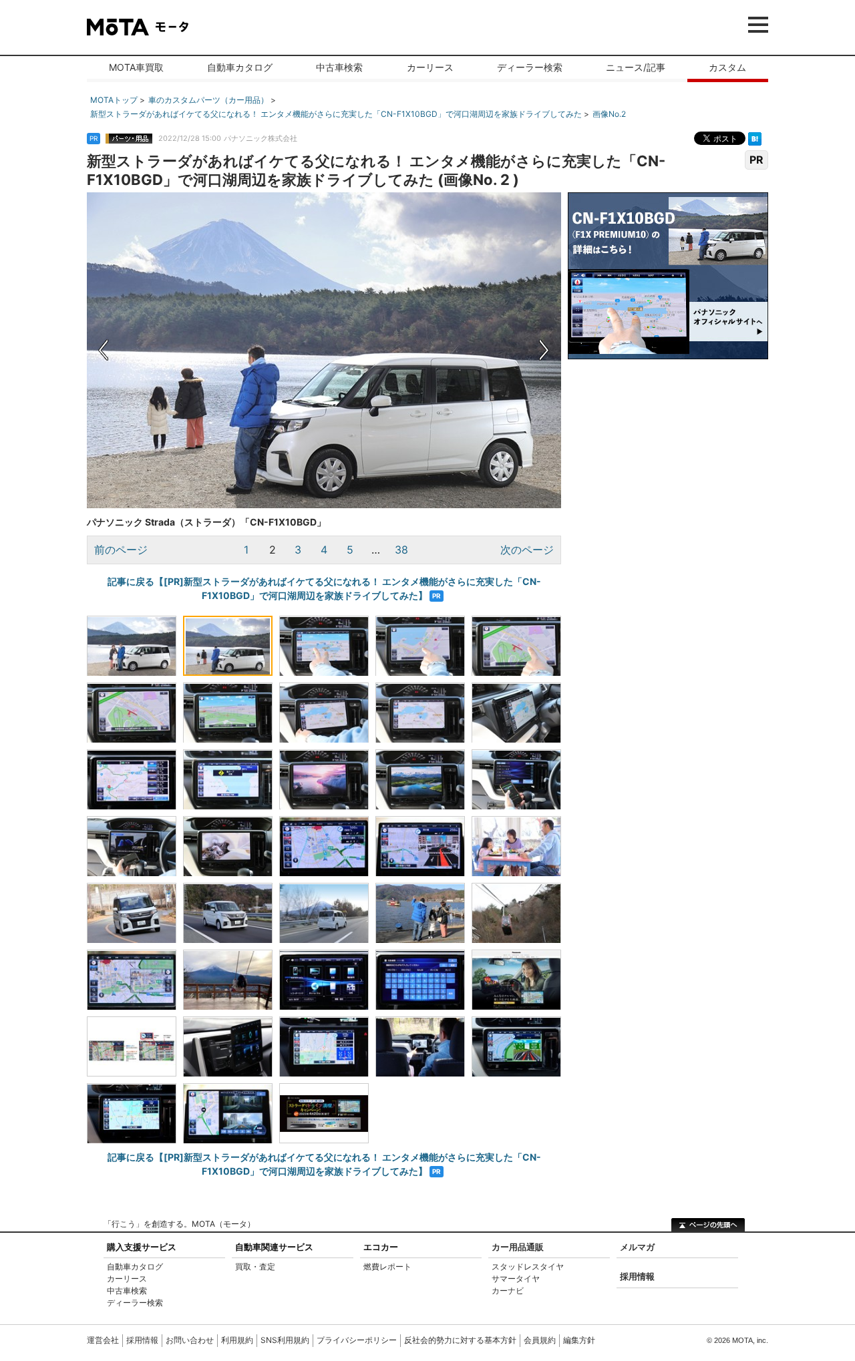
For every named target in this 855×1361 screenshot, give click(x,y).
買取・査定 (255, 1266)
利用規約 (237, 1340)
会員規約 (540, 1340)
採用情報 (637, 1276)
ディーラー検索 (529, 67)
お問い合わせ (190, 1340)
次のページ (527, 549)
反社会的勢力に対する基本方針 (460, 1340)
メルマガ (637, 1246)
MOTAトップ (114, 100)
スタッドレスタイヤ (528, 1266)
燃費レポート (387, 1266)
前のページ (121, 549)
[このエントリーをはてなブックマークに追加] (754, 137)
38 (401, 549)
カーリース (430, 67)
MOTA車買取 (136, 67)
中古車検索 (339, 67)
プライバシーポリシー (357, 1340)
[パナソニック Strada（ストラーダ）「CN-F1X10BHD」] (228, 1113)
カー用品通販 (518, 1246)
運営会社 (103, 1340)
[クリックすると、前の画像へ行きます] (205, 350)
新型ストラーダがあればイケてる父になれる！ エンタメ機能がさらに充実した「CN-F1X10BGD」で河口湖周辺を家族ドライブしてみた (336, 114)
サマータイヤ (516, 1279)
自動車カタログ (240, 67)
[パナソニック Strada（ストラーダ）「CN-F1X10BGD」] (131, 646)
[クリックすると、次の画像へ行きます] (442, 350)
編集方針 (579, 1340)
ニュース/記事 (635, 67)
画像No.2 (609, 114)
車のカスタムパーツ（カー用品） (208, 100)
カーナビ (508, 1291)
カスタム (727, 67)
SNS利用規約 (285, 1340)
